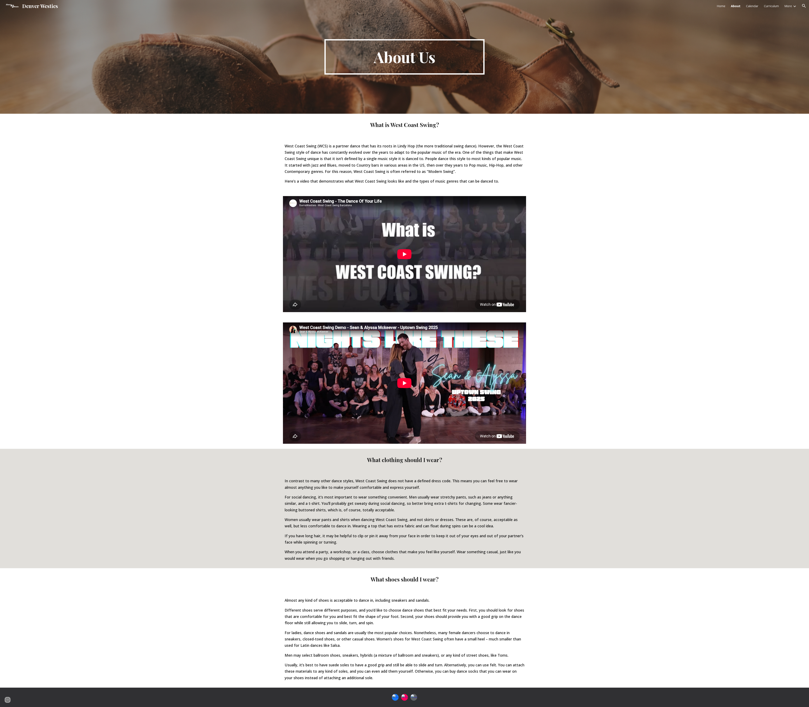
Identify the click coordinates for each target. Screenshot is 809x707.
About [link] (736, 6)
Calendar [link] (752, 6)
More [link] (788, 6)
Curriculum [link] (771, 6)
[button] (804, 6)
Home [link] (721, 6)
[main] (404, 57)
